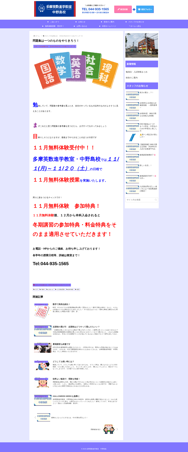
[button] (156, 199)
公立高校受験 (61, 289)
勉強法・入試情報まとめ (136, 72)
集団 (78, 289)
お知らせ (50, 289)
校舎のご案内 (132, 78)
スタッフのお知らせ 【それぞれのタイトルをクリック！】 (52, 285)
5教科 (43, 289)
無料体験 (70, 289)
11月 (36, 289)
